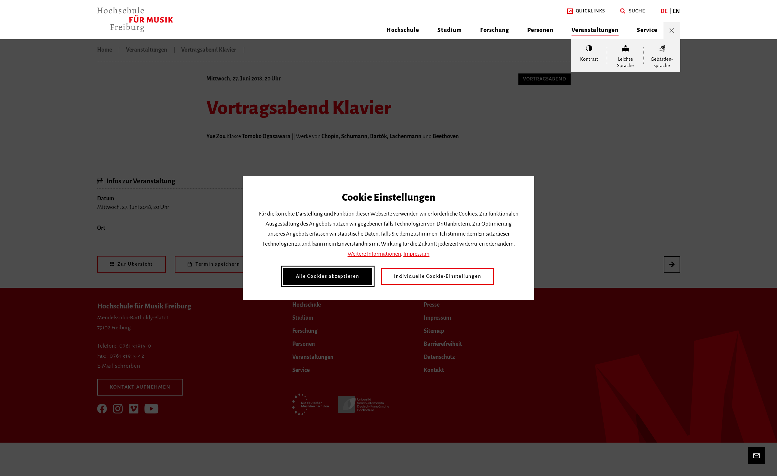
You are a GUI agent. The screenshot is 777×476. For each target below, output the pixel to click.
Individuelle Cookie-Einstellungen (437, 276)
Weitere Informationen (374, 254)
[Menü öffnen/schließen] (671, 30)
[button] (586, 11)
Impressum (416, 254)
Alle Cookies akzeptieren (327, 276)
